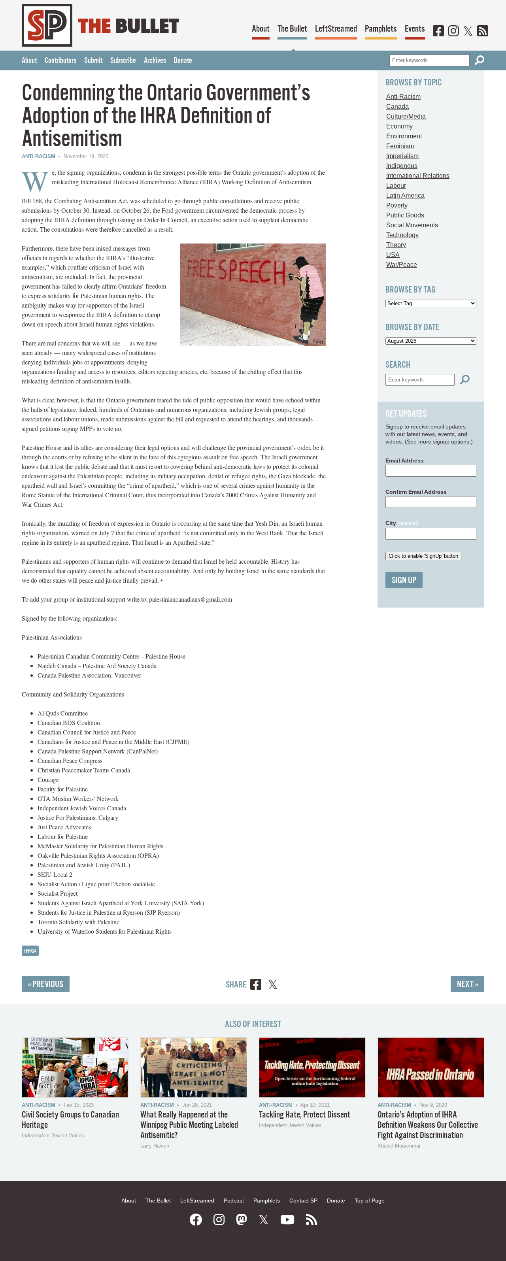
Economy (399, 126)
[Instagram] (453, 31)
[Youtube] (287, 1220)
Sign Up (404, 580)
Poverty (397, 205)
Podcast (234, 1200)
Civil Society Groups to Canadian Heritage (70, 1120)
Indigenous (401, 165)
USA (393, 254)
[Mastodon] (241, 1220)
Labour (396, 185)
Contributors (60, 61)
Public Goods (405, 215)
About (261, 29)
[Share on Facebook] (255, 985)
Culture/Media (406, 116)
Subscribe (123, 61)
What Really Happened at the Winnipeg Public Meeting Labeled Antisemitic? (189, 1125)
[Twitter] (468, 31)
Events (415, 29)
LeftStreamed (336, 29)
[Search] (479, 60)
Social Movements (412, 225)
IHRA (30, 951)
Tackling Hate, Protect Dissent (304, 1115)
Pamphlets (381, 29)
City (401, 523)
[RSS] (482, 31)
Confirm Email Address (416, 492)
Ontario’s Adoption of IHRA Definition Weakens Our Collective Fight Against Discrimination (428, 1125)
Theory (396, 245)
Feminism (400, 146)
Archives (155, 61)
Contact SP (303, 1200)
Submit (93, 61)
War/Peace (401, 264)
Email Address (404, 460)
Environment (404, 136)
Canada (397, 106)
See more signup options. (439, 441)
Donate (183, 61)
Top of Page (370, 1200)
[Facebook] (438, 31)
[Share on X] (273, 985)
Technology (402, 235)
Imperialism (402, 156)
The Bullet (292, 29)
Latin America (405, 195)
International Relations (417, 175)
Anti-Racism (38, 156)
